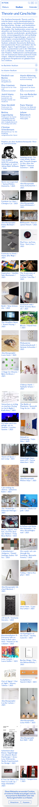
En (32, 2)
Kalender (33, 7)
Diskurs (5, 7)
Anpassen (26, 802)
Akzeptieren (14, 802)
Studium (19, 7)
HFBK (5, 3)
